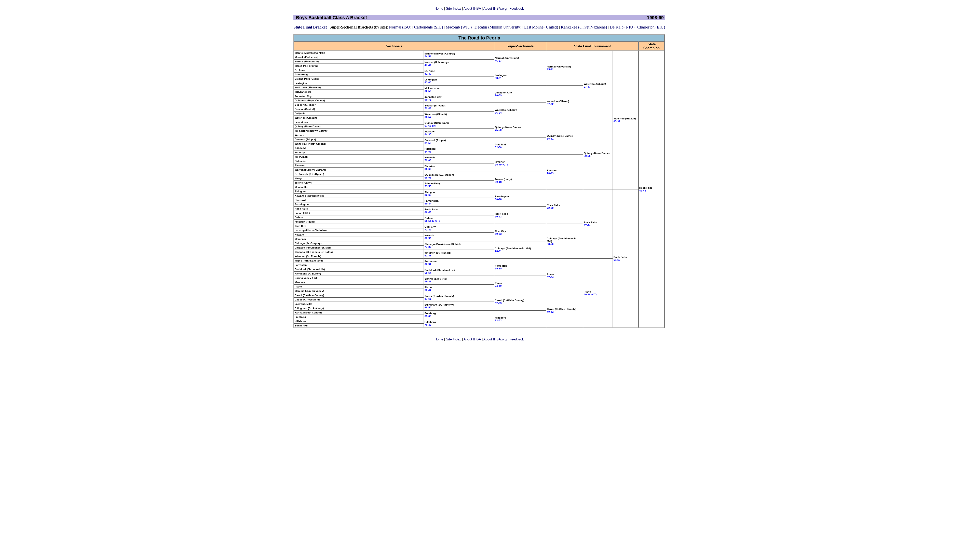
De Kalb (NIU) (622, 27)
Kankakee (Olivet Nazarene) (584, 27)
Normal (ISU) (400, 27)
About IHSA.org (495, 8)
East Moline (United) (541, 27)
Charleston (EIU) (651, 27)
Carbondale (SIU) (428, 27)
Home (438, 8)
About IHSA (472, 8)
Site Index (453, 8)
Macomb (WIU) (459, 27)
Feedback (516, 8)
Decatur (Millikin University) (497, 27)
